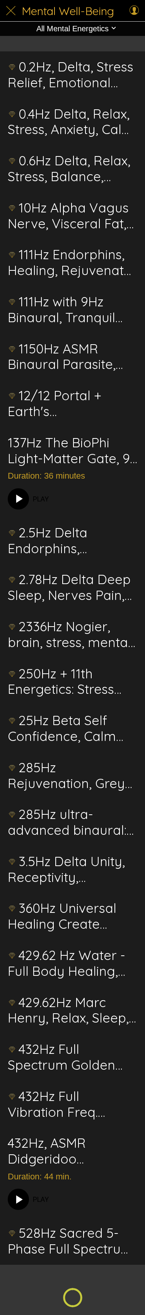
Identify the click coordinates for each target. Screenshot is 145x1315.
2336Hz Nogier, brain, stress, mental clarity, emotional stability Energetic (69, 635)
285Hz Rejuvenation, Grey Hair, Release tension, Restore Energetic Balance (66, 776)
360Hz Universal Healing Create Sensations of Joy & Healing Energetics (68, 916)
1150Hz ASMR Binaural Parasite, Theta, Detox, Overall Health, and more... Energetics (72, 357)
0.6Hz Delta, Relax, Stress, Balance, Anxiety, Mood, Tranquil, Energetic (69, 169)
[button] (72, 29)
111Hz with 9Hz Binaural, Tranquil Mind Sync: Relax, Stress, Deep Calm (63, 310)
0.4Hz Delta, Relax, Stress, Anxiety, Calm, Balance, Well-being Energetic (72, 122)
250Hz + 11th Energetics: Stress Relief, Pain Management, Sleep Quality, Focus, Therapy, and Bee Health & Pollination (69, 682)
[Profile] (134, 11)
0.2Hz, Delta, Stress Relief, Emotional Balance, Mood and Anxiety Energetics (70, 75)
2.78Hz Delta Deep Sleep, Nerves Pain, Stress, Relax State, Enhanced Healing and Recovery (69, 587)
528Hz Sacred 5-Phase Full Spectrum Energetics (70, 1241)
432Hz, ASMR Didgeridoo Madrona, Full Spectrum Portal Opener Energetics (65, 1151)
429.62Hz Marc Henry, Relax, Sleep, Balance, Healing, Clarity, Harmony (68, 1010)
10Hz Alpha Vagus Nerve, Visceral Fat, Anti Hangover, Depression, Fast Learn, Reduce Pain (68, 216)
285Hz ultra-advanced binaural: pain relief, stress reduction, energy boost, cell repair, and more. (67, 822)
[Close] (10, 10)
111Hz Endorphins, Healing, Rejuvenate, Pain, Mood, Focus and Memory (71, 263)
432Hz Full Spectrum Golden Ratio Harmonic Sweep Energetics (62, 1057)
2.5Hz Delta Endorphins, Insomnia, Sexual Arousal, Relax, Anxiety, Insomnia (61, 541)
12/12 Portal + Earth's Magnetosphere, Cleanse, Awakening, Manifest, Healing (70, 404)
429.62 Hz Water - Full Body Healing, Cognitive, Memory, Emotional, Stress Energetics (67, 963)
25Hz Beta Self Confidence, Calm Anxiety (62, 728)
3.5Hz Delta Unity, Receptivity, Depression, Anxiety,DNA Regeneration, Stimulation (66, 869)
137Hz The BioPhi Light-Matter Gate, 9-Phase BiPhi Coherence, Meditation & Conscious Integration (71, 451)
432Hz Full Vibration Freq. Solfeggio (53, 1104)
